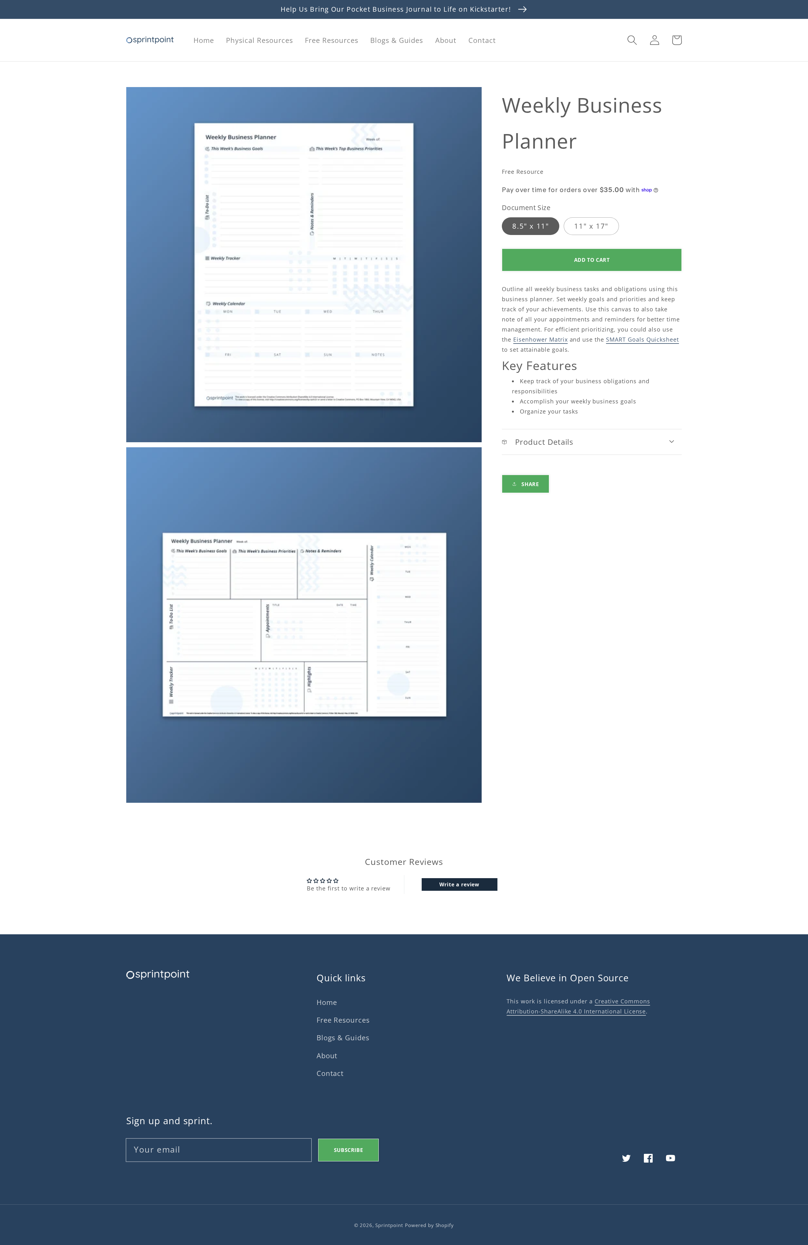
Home (327, 1002)
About (327, 1055)
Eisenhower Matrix (540, 339)
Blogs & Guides (343, 1037)
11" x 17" (591, 226)
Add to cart (592, 259)
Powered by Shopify (429, 1225)
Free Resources (343, 1020)
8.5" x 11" (530, 226)
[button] (632, 40)
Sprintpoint (389, 1225)
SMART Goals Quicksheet (642, 339)
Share (530, 483)
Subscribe (348, 1150)
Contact (330, 1073)
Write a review (459, 884)
